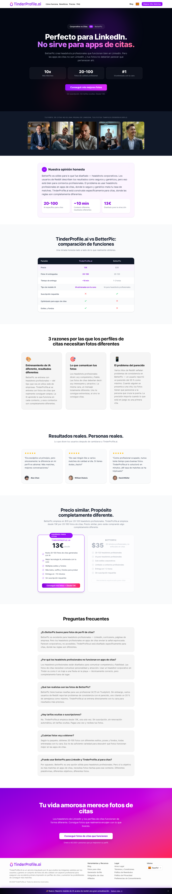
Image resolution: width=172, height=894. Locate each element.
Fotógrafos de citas (96, 875)
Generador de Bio (95, 872)
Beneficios (63, 4)
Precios (72, 4)
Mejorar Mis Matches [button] (152, 4)
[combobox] (137, 4)
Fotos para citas (94, 869)
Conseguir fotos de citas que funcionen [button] (86, 836)
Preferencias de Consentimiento (127, 878)
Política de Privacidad (123, 875)
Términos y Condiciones (124, 869)
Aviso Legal (119, 866)
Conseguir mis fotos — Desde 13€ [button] (61, 585)
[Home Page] (25, 4)
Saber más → (117, 891)
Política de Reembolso (123, 872)
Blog (131, 4)
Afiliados (91, 878)
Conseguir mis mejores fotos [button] (86, 87)
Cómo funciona (52, 4)
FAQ (78, 4)
